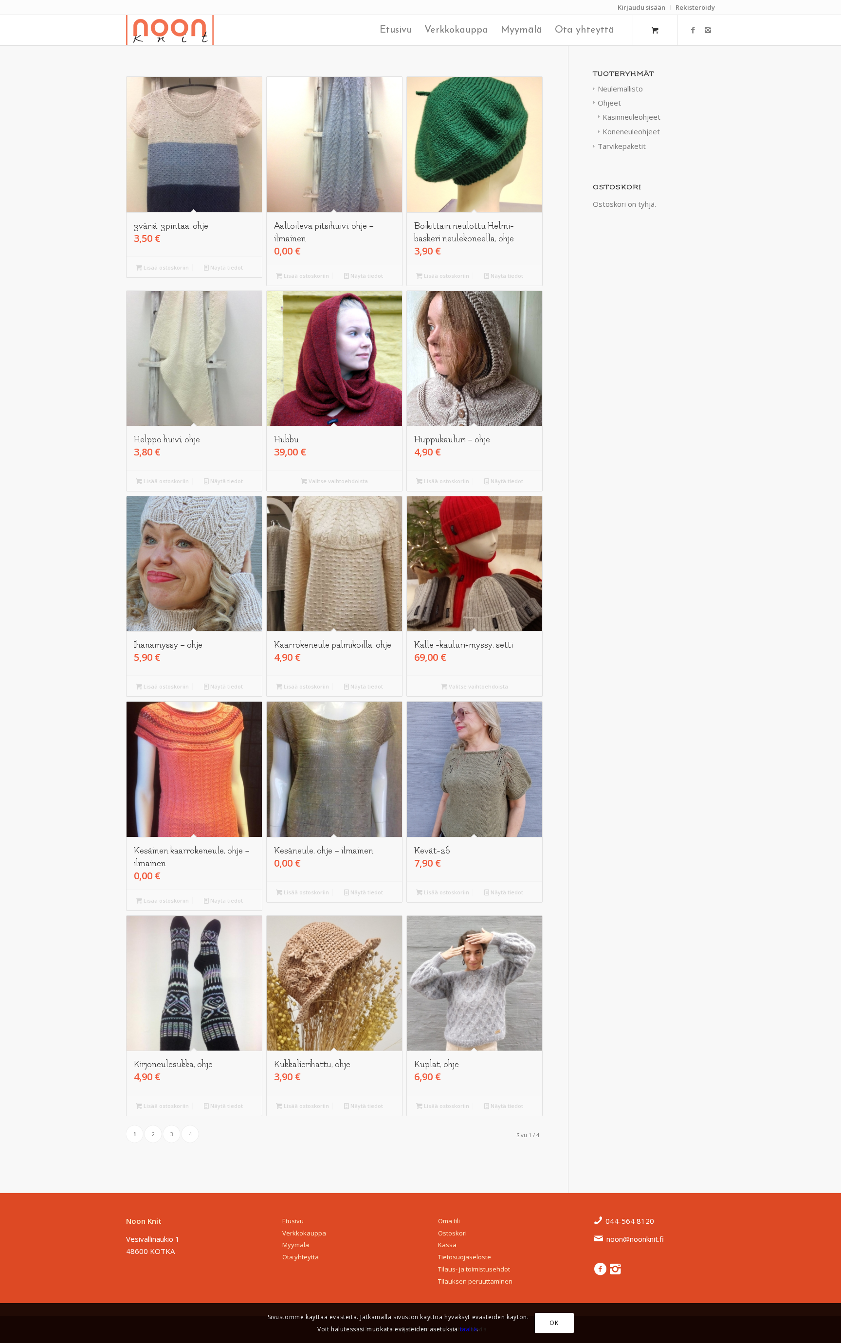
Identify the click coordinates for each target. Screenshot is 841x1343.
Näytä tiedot (226, 267)
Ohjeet (609, 103)
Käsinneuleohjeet (631, 117)
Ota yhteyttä (300, 1256)
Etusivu (293, 1220)
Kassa (447, 1244)
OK (553, 1323)
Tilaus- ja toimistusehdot (474, 1269)
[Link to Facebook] (693, 29)
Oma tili (449, 1220)
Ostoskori (452, 1233)
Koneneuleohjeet (631, 131)
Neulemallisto (620, 88)
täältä (468, 1329)
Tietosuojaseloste (464, 1256)
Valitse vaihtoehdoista (337, 481)
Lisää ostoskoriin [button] (165, 267)
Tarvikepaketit (622, 146)
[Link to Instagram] (707, 29)
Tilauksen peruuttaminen (475, 1281)
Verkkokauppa (304, 1233)
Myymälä (295, 1244)
